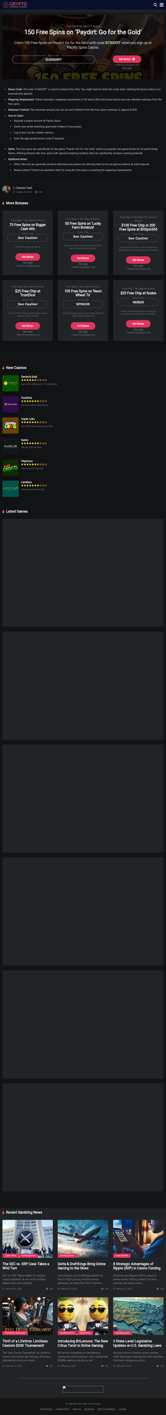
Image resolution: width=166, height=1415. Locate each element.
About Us (77, 1409)
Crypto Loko (28, 418)
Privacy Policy (46, 1409)
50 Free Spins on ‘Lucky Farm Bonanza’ (83, 225)
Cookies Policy (62, 1409)
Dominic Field (24, 187)
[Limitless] (10, 496)
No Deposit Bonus (89, 26)
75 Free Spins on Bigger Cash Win (27, 227)
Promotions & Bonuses (15, 1333)
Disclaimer (89, 1409)
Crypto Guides (122, 1255)
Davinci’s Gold (29, 376)
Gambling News (29, 1255)
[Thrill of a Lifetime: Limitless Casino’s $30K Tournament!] (27, 1316)
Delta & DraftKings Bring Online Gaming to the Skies (82, 1266)
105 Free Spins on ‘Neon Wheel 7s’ (83, 293)
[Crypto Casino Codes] (14, 4)
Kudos (24, 440)
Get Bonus (125, 59)
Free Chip (125, 217)
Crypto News (10, 1255)
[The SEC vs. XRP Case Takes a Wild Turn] (27, 1239)
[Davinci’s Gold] (10, 390)
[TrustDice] (10, 411)
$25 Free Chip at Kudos (138, 293)
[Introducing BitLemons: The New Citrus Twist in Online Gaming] (83, 1316)
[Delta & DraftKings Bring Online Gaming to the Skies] (83, 1239)
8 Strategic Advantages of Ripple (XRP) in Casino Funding (136, 1266)
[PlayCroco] (10, 474)
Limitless (26, 482)
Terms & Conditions (106, 1409)
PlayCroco (27, 461)
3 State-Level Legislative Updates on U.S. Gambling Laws (137, 1343)
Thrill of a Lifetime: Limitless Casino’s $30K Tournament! (25, 1343)
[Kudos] (10, 453)
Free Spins (72, 26)
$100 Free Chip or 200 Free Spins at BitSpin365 (138, 227)
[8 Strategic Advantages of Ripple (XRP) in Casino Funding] (138, 1239)
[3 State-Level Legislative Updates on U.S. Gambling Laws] (138, 1316)
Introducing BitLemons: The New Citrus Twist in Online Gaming (83, 1343)
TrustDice (26, 397)
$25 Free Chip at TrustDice (27, 293)
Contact (122, 1409)
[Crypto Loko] (10, 432)
